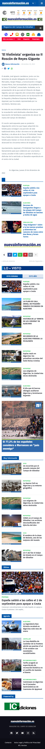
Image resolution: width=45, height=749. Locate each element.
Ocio (19, 39)
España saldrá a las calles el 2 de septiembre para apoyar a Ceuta (31, 191)
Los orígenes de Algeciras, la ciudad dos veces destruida (33, 373)
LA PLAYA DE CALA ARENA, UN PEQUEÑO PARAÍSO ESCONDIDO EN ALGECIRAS (33, 305)
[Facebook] (5, 68)
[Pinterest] (25, 255)
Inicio (4, 50)
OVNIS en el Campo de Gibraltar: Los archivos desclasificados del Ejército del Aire (32, 521)
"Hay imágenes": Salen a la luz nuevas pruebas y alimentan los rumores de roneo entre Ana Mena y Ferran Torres (33, 231)
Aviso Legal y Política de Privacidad (27, 743)
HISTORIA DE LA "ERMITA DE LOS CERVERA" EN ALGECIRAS (33, 321)
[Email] (30, 255)
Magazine (26, 39)
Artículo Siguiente (35, 261)
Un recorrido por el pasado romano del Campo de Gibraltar (31, 468)
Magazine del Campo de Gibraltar (18, 27)
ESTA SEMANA (12, 276)
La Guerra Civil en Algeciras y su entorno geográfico (32, 485)
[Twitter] (9, 68)
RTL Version (22, 745)
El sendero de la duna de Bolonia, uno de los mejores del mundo (32, 537)
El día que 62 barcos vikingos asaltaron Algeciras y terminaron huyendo (32, 392)
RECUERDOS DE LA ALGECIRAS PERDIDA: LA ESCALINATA (32, 338)
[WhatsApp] (12, 68)
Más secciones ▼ (9, 39)
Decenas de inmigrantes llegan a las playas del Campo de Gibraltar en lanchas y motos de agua (33, 210)
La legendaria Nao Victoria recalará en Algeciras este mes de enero (32, 627)
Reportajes (36, 39)
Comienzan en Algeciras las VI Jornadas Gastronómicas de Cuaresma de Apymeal (33, 685)
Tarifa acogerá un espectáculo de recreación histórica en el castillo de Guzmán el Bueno (33, 667)
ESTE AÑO (33, 276)
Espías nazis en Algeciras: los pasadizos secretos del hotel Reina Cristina (33, 357)
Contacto (8, 743)
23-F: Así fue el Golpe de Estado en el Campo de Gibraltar (32, 555)
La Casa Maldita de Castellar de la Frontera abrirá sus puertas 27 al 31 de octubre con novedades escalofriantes (33, 647)
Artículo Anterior (9, 261)
